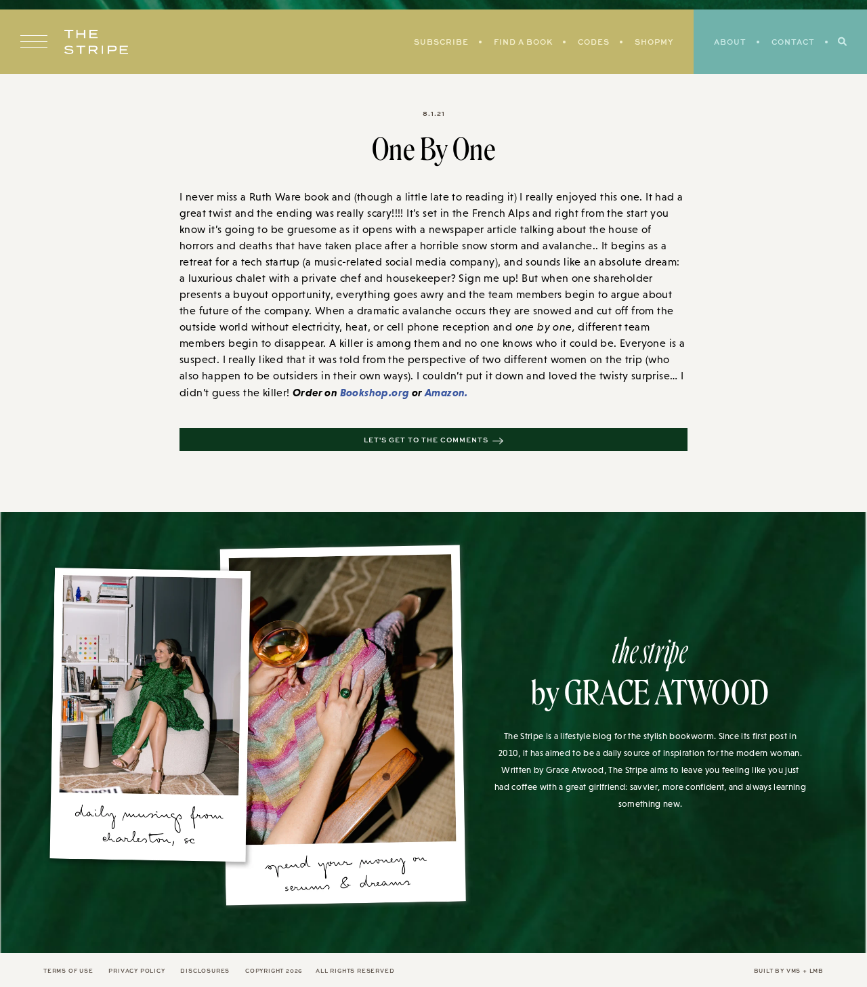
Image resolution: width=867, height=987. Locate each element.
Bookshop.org (375, 392)
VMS (793, 970)
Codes (594, 42)
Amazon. (446, 392)
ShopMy (654, 42)
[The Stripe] (96, 42)
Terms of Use (68, 970)
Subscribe (441, 42)
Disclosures (205, 970)
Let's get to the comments (426, 439)
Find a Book (523, 42)
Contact (793, 42)
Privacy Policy (136, 970)
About (730, 42)
